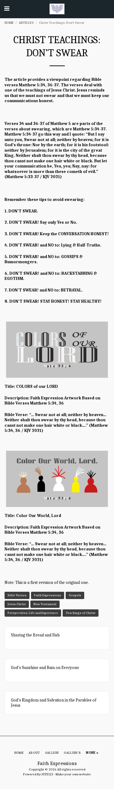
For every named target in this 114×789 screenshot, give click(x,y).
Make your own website (73, 774)
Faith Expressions (47, 595)
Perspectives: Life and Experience (33, 613)
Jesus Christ (17, 604)
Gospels (75, 595)
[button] (7, 8)
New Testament (45, 604)
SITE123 (47, 774)
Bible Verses (17, 595)
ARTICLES (26, 23)
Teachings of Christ (80, 613)
